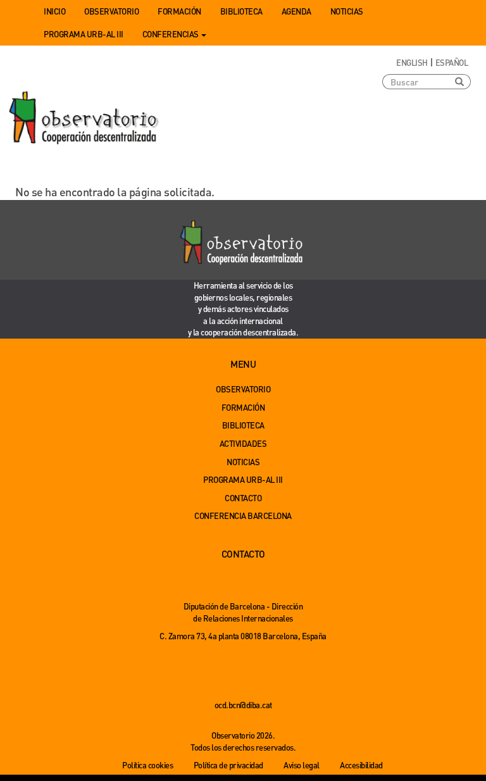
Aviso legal (302, 764)
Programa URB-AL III (83, 33)
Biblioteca (241, 11)
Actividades (243, 443)
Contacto (243, 497)
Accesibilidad (361, 764)
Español (451, 62)
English (412, 62)
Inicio (54, 11)
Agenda (296, 11)
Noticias (346, 11)
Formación (179, 11)
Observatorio (111, 11)
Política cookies (147, 764)
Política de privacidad (228, 764)
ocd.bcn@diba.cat (243, 704)
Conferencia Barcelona (243, 515)
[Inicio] (85, 118)
